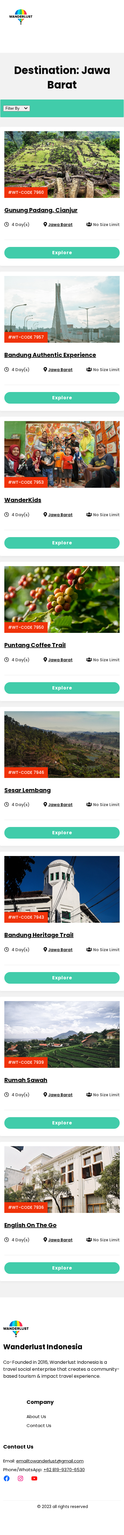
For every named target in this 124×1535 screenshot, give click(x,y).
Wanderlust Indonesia (42, 1347)
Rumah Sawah (25, 1080)
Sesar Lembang (27, 790)
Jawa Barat (60, 224)
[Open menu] (92, 37)
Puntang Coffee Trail (35, 645)
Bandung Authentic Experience (50, 355)
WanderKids (22, 500)
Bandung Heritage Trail (39, 935)
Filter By (12, 108)
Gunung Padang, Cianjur (41, 210)
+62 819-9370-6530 (64, 1470)
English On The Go (30, 1225)
